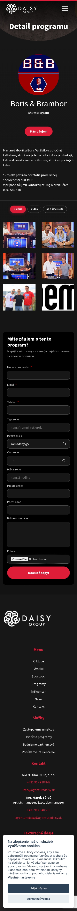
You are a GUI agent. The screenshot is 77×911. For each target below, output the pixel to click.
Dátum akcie (14, 435)
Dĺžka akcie (14, 469)
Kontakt (39, 706)
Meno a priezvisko (18, 367)
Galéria (18, 209)
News (38, 699)
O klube (38, 661)
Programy (38, 684)
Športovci (38, 676)
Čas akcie (13, 452)
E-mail (10, 384)
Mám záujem (38, 131)
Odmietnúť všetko (38, 898)
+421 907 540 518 (38, 810)
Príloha (11, 551)
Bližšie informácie (18, 518)
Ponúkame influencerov (38, 752)
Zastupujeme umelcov (38, 729)
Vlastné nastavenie (21, 877)
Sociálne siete (54, 209)
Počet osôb (14, 502)
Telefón (11, 402)
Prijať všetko (39, 888)
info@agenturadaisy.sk (39, 790)
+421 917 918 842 (38, 782)
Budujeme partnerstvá (38, 744)
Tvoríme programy (38, 737)
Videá (34, 209)
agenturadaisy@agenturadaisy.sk (38, 818)
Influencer (38, 691)
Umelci (39, 669)
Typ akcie (13, 419)
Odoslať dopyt (38, 573)
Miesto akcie (15, 485)
